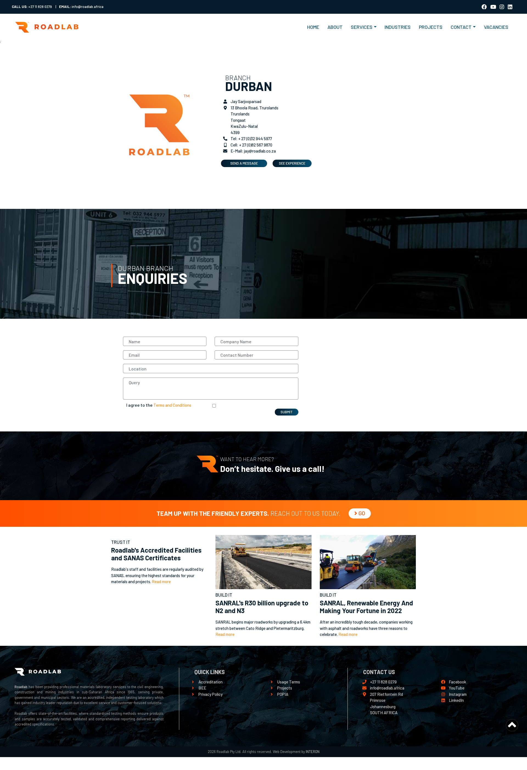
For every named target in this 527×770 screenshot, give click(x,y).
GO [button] (361, 513)
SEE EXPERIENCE (292, 163)
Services (361, 27)
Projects (284, 687)
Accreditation (210, 681)
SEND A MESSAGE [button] (244, 163)
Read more (161, 581)
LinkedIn (456, 700)
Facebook (457, 681)
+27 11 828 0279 (383, 681)
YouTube (456, 687)
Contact (461, 27)
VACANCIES (496, 27)
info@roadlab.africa (387, 687)
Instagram (458, 694)
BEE (202, 687)
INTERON (312, 751)
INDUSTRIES (398, 27)
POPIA (282, 694)
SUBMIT (287, 412)
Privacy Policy (210, 694)
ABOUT (335, 27)
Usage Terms (288, 681)
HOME (315, 27)
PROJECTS (430, 27)
